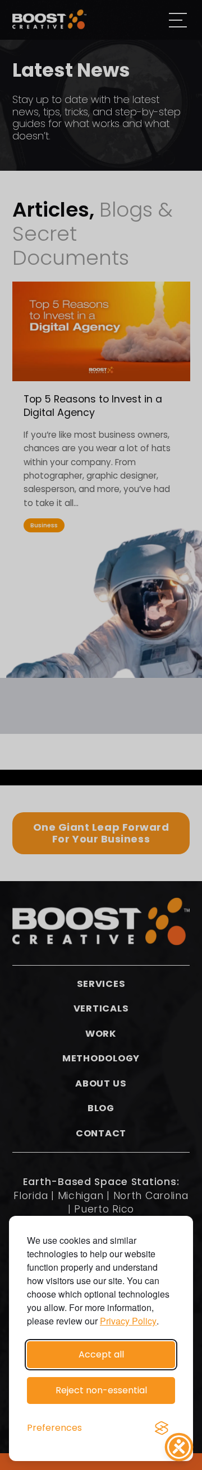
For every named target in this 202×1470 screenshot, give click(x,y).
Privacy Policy (128, 1320)
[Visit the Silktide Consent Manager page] (161, 1428)
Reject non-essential (101, 1390)
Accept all (101, 1354)
